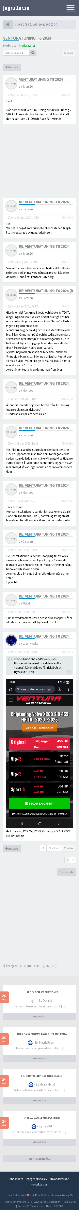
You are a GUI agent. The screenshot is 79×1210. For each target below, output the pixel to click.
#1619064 (67, 652)
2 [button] (73, 859)
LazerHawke (30, 643)
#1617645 (67, 306)
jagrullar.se (16, 8)
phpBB (69, 1195)
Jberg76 (27, 87)
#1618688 (67, 399)
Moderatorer (27, 45)
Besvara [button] (13, 67)
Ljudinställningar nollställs (41, 1076)
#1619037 (67, 612)
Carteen (27, 209)
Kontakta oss (39, 1184)
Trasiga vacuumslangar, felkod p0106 (41, 1034)
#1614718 (67, 218)
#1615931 (67, 262)
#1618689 (67, 443)
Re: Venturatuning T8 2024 (44, 202)
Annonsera (16, 1179)
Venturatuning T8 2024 (27, 38)
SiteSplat (45, 1195)
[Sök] (32, 53)
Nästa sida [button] (67, 872)
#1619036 (67, 550)
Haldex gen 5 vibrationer (41, 992)
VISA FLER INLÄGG (40, 1159)
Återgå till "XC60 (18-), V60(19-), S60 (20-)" (31, 966)
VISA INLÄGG (39, 1016)
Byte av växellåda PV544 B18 (41, 1118)
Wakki (26, 603)
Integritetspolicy (36, 1179)
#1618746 (67, 501)
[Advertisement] (39, 920)
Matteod (27, 390)
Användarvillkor (59, 1179)
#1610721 (67, 95)
